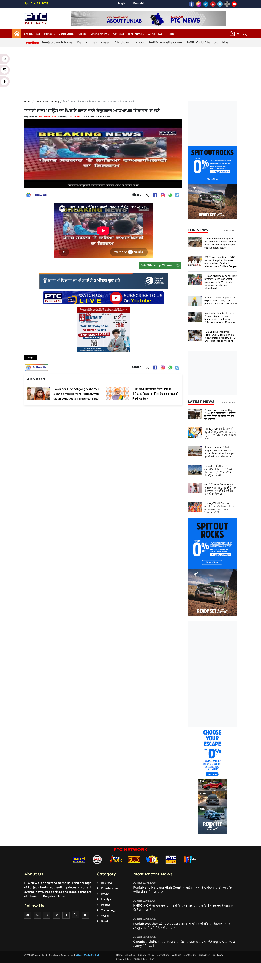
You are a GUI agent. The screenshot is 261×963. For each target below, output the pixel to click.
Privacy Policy (123, 959)
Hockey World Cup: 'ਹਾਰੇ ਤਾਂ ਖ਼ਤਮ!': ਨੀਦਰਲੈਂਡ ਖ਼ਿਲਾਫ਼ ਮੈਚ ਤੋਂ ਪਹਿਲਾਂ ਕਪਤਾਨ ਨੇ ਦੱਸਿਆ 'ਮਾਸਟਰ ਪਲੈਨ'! (219, 508)
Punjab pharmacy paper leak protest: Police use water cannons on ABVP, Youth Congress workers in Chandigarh (220, 281)
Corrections (163, 955)
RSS (152, 959)
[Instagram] (162, 195)
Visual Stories (67, 33)
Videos (82, 33)
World (105, 915)
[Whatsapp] (170, 195)
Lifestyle (106, 899)
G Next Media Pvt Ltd (87, 955)
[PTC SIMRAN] (171, 859)
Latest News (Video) (47, 101)
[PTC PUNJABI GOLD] (134, 859)
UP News (118, 33)
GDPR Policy (140, 959)
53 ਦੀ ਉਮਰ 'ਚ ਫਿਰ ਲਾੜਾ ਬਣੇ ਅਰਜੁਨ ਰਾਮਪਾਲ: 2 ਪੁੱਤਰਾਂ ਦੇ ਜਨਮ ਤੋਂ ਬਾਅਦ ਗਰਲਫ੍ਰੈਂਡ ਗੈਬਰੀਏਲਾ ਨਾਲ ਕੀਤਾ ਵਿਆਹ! (220, 489)
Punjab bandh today (57, 42)
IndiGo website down (165, 42)
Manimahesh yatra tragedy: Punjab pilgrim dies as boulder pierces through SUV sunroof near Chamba (219, 318)
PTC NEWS (74, 116)
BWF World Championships (207, 42)
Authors (176, 955)
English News (32, 33)
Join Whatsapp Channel (157, 265)
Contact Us (190, 955)
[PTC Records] (97, 859)
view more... (229, 231)
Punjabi (138, 3)
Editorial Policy (146, 955)
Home (27, 101)
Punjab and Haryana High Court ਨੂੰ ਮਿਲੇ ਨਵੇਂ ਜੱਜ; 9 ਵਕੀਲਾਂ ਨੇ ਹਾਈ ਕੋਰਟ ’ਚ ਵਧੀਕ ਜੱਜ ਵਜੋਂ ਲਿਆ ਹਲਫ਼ (219, 415)
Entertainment (98, 33)
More (171, 33)
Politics (48, 33)
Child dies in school (130, 42)
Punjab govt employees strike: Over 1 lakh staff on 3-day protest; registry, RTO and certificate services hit (220, 336)
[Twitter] (147, 195)
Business (106, 882)
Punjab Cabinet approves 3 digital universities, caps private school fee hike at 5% (220, 300)
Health (105, 893)
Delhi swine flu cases (93, 42)
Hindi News (135, 33)
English (122, 3)
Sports (105, 921)
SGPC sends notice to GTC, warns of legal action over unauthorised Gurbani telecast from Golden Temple (220, 262)
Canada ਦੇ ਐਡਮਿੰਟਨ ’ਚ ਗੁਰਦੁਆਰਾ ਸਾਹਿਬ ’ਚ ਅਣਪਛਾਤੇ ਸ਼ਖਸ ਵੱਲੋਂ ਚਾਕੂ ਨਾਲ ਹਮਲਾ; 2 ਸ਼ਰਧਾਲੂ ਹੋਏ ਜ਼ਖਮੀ (219, 470)
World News (155, 33)
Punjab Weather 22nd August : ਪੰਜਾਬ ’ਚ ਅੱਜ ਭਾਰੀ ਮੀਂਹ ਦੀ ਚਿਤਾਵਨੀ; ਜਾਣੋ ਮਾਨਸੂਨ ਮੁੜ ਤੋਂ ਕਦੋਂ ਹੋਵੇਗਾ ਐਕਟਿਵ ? (219, 452)
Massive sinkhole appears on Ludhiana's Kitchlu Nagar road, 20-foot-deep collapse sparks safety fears (220, 243)
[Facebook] (155, 195)
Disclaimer (204, 955)
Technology (108, 910)
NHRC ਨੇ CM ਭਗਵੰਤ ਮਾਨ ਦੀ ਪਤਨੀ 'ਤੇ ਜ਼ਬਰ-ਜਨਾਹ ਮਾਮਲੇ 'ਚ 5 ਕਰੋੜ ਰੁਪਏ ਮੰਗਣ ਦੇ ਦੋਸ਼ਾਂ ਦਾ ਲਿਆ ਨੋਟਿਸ (220, 433)
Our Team (217, 955)
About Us (130, 955)
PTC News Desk (47, 116)
